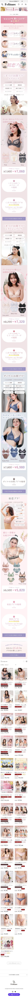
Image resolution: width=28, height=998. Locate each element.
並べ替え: (2, 664)
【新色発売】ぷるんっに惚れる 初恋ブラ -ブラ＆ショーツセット (21, 704)
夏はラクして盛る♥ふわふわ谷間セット (7, 772)
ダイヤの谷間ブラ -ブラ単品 (7, 907)
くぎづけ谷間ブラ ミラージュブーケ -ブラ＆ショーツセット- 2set (21, 727)
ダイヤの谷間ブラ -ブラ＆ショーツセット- (7, 704)
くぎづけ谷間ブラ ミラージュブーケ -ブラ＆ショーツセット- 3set (21, 817)
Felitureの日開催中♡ (14, 1)
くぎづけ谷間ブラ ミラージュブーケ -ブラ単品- (7, 885)
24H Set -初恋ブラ (19, 795)
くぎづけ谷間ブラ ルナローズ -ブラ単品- (7, 862)
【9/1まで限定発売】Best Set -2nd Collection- (7, 951)
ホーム (11, 14)
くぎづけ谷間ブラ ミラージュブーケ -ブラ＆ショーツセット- (21, 682)
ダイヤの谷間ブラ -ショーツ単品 (21, 907)
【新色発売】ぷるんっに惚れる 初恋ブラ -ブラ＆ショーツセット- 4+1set (21, 840)
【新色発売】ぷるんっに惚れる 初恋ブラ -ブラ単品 (7, 928)
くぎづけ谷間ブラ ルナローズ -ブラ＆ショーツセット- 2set (7, 727)
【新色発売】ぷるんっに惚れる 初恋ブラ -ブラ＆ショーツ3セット (21, 749)
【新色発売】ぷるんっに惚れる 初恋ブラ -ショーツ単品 (21, 928)
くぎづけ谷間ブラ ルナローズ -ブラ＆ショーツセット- (7, 682)
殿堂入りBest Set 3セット (20, 772)
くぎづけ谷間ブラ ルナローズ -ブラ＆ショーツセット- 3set (7, 817)
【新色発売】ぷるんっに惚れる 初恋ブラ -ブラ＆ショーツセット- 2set (7, 840)
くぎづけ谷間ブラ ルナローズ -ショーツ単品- (21, 862)
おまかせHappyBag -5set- (6, 795)
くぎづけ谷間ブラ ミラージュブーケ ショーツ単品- (21, 885)
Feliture (10, 4)
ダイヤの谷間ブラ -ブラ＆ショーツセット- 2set (7, 749)
